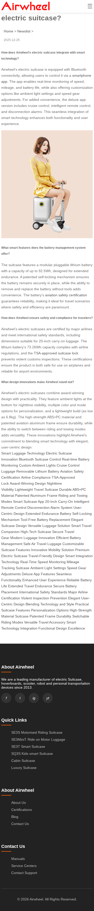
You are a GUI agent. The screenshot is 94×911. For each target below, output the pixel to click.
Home (8, 31)
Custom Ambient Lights (37, 465)
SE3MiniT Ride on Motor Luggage (38, 739)
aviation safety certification (66, 295)
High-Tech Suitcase (36, 532)
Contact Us (20, 824)
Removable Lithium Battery (37, 471)
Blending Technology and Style (50, 604)
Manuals (18, 859)
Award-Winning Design (28, 483)
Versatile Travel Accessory (44, 622)
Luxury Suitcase (24, 768)
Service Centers (24, 866)
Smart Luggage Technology (23, 453)
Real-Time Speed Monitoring (43, 562)
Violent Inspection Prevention (44, 598)
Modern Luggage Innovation (32, 538)
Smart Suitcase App (28, 502)
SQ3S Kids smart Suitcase (32, 754)
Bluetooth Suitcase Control (40, 459)
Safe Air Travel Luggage (42, 544)
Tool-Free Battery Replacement (45, 520)
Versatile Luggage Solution (49, 526)
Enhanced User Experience (44, 580)
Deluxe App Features (38, 574)
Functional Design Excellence (61, 628)
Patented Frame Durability (50, 616)
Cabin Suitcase (23, 761)
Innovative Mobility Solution (52, 550)
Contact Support (24, 873)
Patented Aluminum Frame (36, 495)
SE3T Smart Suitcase (28, 746)
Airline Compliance (36, 477)
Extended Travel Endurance (30, 586)
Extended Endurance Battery (48, 514)
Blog (14, 817)
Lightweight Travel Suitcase (36, 489)
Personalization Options (50, 610)
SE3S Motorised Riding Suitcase (36, 732)
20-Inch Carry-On (59, 502)
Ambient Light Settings (48, 568)
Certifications (21, 810)
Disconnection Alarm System (49, 508)
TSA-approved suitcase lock (56, 353)
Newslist (23, 31)
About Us (18, 803)
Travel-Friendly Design (46, 556)
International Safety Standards (43, 592)
